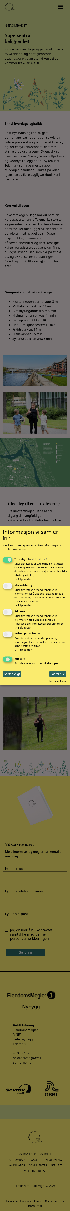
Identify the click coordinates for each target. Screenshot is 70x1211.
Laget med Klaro (57, 680)
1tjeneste (22, 605)
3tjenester (23, 627)
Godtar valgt (12, 674)
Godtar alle (57, 674)
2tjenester (23, 579)
